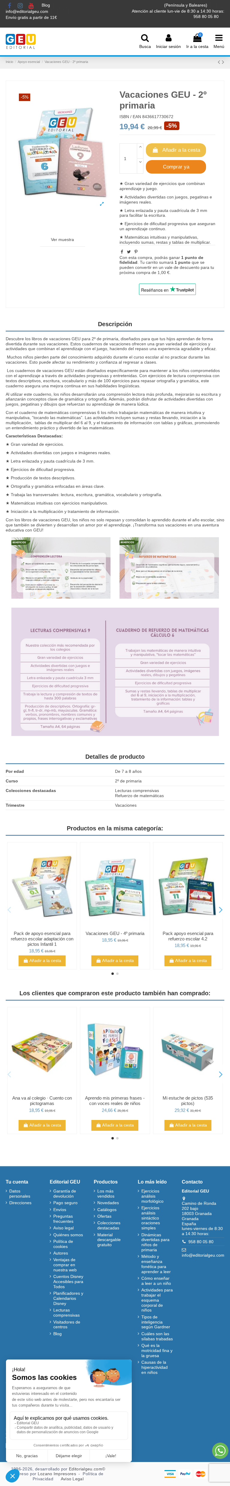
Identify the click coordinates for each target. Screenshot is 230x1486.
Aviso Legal (72, 1478)
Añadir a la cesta (181, 150)
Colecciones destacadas (108, 1225)
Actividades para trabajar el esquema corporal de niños (157, 1300)
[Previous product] (220, 61)
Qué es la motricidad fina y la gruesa (156, 1350)
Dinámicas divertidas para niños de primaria (155, 1242)
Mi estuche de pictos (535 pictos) (188, 1100)
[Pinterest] (135, 251)
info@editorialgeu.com (27, 11)
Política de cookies (63, 1244)
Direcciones (20, 1202)
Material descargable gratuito (109, 1239)
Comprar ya (176, 167)
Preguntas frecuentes (63, 1219)
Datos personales (19, 1194)
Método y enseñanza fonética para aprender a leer (156, 1264)
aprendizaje (136, 228)
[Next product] (223, 61)
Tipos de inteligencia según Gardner (155, 1322)
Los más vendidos (105, 1194)
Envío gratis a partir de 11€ (31, 17)
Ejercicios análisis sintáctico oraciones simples (150, 1217)
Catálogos (106, 1209)
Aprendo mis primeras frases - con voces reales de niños (115, 1100)
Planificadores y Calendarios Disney (68, 1298)
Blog (46, 5)
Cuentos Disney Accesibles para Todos (68, 1281)
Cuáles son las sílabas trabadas (157, 1336)
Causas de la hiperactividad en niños (154, 1367)
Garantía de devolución (64, 1194)
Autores (60, 1253)
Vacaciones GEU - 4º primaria (115, 933)
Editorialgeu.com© (87, 1469)
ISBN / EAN (130, 116)
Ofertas (104, 1216)
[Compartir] (122, 251)
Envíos (59, 1209)
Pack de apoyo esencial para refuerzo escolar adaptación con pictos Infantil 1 (42, 939)
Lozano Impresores (57, 1473)
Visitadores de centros (66, 1325)
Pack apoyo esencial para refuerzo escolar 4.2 (188, 936)
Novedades (108, 1202)
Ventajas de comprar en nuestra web (65, 1264)
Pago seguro (65, 1202)
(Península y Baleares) (186, 5)
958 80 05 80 (201, 1241)
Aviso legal (63, 1227)
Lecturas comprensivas (66, 1313)
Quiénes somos (68, 1234)
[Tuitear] (129, 251)
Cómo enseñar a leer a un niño (156, 1281)
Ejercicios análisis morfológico (152, 1196)
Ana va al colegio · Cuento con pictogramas (42, 1100)
